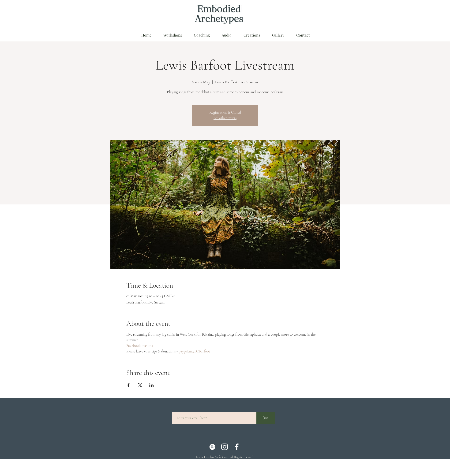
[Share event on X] (140, 385)
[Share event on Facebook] (128, 385)
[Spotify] (212, 446)
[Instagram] (224, 446)
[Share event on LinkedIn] (151, 385)
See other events (225, 118)
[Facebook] (236, 446)
